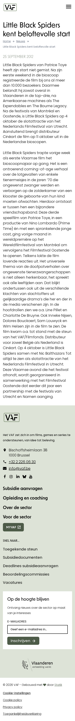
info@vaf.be (19, 468)
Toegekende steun (20, 549)
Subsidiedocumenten (22, 557)
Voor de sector (17, 516)
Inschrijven (20, 640)
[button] (68, 7)
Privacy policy (12, 707)
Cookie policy (12, 700)
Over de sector (17, 507)
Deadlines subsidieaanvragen (30, 565)
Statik (58, 685)
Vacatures (12, 582)
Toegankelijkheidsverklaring (22, 714)
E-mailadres (16, 621)
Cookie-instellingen (17, 693)
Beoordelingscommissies (26, 574)
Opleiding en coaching (25, 497)
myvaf (11, 527)
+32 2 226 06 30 (22, 461)
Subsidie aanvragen (22, 488)
